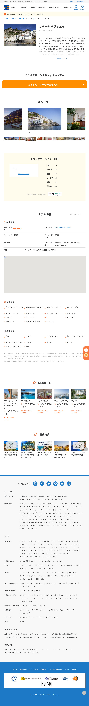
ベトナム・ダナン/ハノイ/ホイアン (31, 513)
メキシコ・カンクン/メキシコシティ (57, 522)
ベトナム (23, 573)
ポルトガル (45, 541)
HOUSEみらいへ (68, 649)
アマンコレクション (33, 649)
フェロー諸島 (51, 557)
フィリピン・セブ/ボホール (53, 513)
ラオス (56, 576)
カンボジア (45, 573)
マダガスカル (41, 568)
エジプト (23, 565)
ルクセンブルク (33, 544)
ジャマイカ (72, 595)
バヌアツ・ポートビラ (59, 525)
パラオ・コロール (44, 525)
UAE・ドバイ (63, 504)
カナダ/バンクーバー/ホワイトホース (31, 522)
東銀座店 (41, 496)
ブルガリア (44, 554)
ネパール (40, 576)
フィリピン (36, 573)
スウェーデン (74, 547)
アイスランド (53, 547)
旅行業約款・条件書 (45, 669)
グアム (74, 610)
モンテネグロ (35, 554)
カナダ (38, 591)
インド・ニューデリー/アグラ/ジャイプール (58, 516)
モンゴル (63, 576)
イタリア (13, 19)
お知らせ (15, 669)
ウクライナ (30, 583)
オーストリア (75, 544)
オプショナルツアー (66, 7)
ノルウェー (32, 550)
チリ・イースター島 (75, 525)
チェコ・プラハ (74, 504)
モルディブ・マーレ (54, 507)
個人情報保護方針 (57, 669)
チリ (66, 598)
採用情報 (74, 669)
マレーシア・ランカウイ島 (28, 519)
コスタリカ (48, 595)
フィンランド (64, 547)
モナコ (68, 541)
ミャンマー (72, 576)
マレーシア (72, 573)
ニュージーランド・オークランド (43, 510)
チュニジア (39, 565)
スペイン (37, 541)
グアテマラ (39, 595)
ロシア (22, 583)
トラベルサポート (33, 669)
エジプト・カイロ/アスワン (48, 504)
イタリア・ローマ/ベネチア (28, 504)
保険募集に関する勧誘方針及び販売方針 (64, 634)
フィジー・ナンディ (63, 510)
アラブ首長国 (24, 561)
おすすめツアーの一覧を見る (43, 84)
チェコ (67, 544)
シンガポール (24, 576)
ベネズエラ (32, 601)
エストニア (42, 550)
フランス (61, 541)
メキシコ (23, 595)
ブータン (23, 579)
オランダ (75, 541)
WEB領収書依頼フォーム (56, 637)
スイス (60, 544)
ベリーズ (30, 595)
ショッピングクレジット (31, 653)
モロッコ (23, 529)
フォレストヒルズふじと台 (12, 653)
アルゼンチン (58, 598)
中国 (37, 579)
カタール (33, 561)
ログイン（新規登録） (77, 2)
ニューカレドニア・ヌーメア (72, 507)
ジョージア (61, 583)
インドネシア (37, 516)
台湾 (42, 579)
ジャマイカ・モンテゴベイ (28, 525)
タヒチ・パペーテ (25, 510)
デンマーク (23, 550)
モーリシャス (33, 605)
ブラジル (49, 598)
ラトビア (50, 550)
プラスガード (45, 634)
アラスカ (30, 591)
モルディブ (23, 605)
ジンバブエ (23, 568)
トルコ (41, 561)
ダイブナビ (7, 649)
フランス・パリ (25, 507)
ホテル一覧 (31, 19)
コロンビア (23, 601)
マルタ (30, 541)
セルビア (42, 557)
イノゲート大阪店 (47, 499)
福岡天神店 (58, 499)
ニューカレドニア (32, 610)
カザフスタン (32, 586)
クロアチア (76, 550)
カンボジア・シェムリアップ (73, 513)
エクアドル (73, 598)
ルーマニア (54, 554)
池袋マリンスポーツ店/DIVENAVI (56, 496)
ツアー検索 (23, 7)
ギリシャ (68, 550)
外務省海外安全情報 (10, 637)
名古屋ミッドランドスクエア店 (30, 499)
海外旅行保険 (33, 634)
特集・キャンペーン (54, 7)
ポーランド (32, 547)
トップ (6, 19)
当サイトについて (40, 637)
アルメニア (39, 583)
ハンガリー (23, 547)
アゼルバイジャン (50, 583)
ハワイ (22, 621)
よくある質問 (23, 669)
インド (33, 576)
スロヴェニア (24, 554)
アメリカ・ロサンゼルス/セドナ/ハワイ (60, 519)
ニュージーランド (37, 617)
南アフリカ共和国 (66, 565)
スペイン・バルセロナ (39, 507)
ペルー (34, 598)
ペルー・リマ (75, 522)
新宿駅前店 (32, 496)
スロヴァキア (43, 547)
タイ (29, 573)
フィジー (43, 610)
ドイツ (53, 541)
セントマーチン (25, 598)
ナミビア (32, 568)
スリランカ (48, 576)
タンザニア (55, 565)
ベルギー (23, 544)
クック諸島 (59, 610)
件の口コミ (23, 173)
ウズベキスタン (72, 583)
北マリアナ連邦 (25, 613)
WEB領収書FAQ (72, 637)
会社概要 (67, 669)
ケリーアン (56, 649)
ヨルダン (48, 561)
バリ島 (54, 573)
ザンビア (77, 565)
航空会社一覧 (8, 634)
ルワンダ (50, 568)
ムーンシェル (46, 649)
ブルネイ (30, 579)
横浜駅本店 (23, 496)
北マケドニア (64, 554)
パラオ (67, 610)
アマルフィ (21, 19)
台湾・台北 (42, 519)
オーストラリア (33, 529)
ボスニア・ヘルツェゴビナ (28, 557)
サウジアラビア (58, 561)
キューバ (63, 595)
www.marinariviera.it (63, 227)
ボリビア (41, 598)
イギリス (43, 544)
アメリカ (22, 591)
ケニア (47, 565)
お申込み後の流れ (21, 634)
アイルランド (52, 544)
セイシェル (43, 605)
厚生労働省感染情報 (26, 637)
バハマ (56, 595)
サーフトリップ (19, 649)
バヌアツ (50, 610)
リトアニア (59, 550)
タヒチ (22, 610)
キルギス (23, 586)
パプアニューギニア (51, 617)
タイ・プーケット (25, 516)
